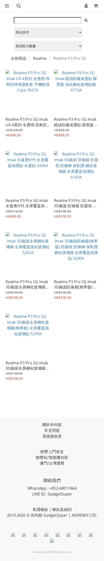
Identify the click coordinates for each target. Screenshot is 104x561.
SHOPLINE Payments (59, 552)
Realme (40, 58)
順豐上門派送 (52, 451)
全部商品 (18, 58)
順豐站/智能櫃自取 (52, 457)
